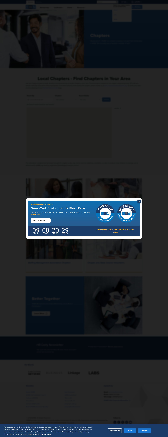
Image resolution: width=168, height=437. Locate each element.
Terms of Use (32, 434)
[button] (41, 220)
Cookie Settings (114, 430)
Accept (144, 430)
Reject (130, 430)
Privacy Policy (46, 434)
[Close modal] (139, 201)
